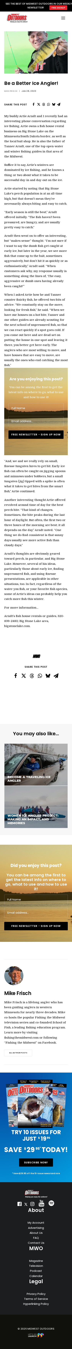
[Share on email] (58, 104)
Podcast (36, 1271)
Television (36, 1266)
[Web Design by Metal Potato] (36, 1336)
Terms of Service (36, 1299)
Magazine (36, 1261)
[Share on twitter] (38, 104)
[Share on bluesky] (53, 104)
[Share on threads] (43, 104)
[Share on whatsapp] (48, 104)
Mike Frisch (10, 91)
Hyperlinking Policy (36, 1304)
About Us (36, 1233)
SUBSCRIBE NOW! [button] (36, 1162)
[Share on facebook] (33, 104)
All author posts (18, 1053)
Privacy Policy (36, 1294)
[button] (19, 1205)
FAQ (36, 1238)
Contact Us (36, 1243)
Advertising (36, 1228)
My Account (36, 1223)
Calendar (36, 1276)
